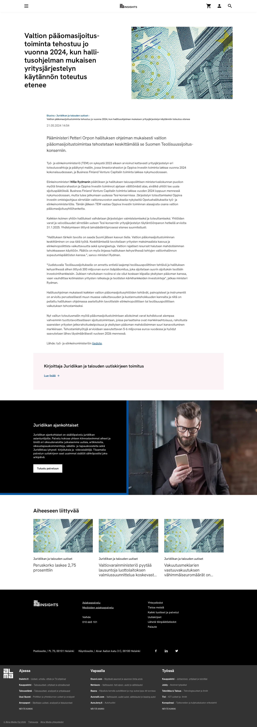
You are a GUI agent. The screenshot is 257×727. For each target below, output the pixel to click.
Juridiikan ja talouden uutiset (72, 115)
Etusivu (51, 115)
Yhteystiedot (155, 602)
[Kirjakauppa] (208, 6)
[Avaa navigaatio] (26, 6)
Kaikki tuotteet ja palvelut (163, 612)
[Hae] (219, 6)
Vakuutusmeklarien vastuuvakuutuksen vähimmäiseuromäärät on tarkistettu (187, 572)
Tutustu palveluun (48, 468)
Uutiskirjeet (154, 617)
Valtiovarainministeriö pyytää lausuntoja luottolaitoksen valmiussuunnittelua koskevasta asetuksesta (127, 572)
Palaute (152, 626)
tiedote (97, 343)
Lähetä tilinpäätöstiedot (162, 622)
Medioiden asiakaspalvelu (98, 607)
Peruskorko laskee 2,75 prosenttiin (54, 567)
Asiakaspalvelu (91, 602)
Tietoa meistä (156, 607)
